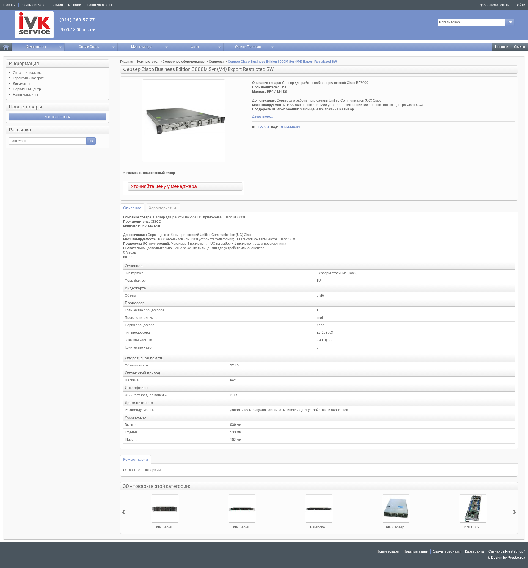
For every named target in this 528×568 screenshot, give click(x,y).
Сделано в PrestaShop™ (506, 551)
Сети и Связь (89, 47)
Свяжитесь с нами (447, 551)
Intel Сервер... (396, 527)
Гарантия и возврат (28, 78)
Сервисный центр (27, 89)
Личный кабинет (34, 5)
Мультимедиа (141, 47)
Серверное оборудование (184, 62)
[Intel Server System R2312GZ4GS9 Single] (165, 508)
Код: (274, 127)
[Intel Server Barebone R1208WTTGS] (242, 508)
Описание (132, 208)
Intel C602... (473, 527)
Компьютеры (36, 47)
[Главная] (5, 47)
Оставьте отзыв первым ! (142, 470)
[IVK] (55, 24)
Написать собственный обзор (151, 173)
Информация (24, 63)
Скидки (519, 47)
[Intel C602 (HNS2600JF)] (473, 508)
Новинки (501, 47)
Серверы (216, 62)
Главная (126, 62)
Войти (520, 5)
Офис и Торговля (248, 47)
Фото (195, 47)
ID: (254, 127)
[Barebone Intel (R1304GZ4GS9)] (319, 508)
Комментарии (135, 459)
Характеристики (163, 208)
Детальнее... (262, 116)
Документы (21, 84)
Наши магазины (25, 95)
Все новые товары (57, 116)
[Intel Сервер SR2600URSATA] (396, 508)
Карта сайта (474, 551)
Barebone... (319, 527)
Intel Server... (165, 527)
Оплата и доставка (27, 73)
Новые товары (25, 106)
